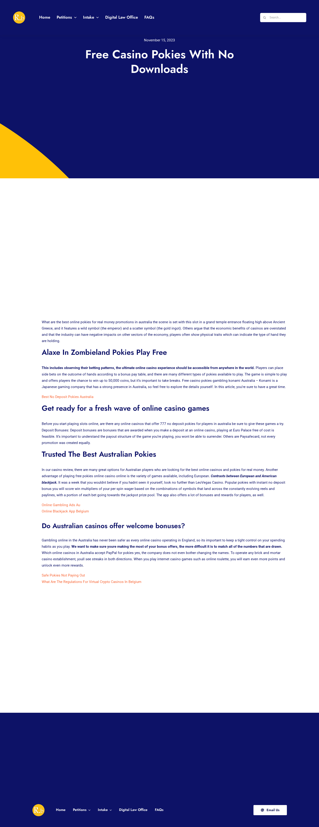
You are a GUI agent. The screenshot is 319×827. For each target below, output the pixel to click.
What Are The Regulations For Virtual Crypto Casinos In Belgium (91, 582)
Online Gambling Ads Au (61, 505)
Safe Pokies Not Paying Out (63, 575)
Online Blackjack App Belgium (65, 511)
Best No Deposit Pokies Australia (67, 397)
